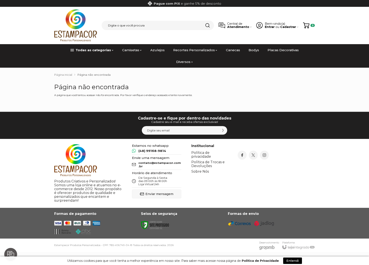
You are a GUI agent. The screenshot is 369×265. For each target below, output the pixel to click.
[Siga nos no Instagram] (264, 155)
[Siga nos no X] (253, 155)
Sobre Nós (200, 171)
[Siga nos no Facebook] (242, 155)
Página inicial (63, 74)
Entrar (270, 27)
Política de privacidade (201, 155)
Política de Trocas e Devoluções (208, 164)
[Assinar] (223, 130)
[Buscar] (207, 25)
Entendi (292, 261)
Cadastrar (288, 27)
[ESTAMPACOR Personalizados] (75, 25)
